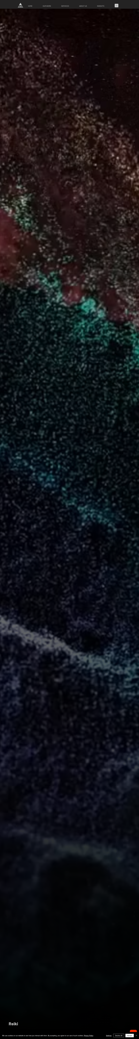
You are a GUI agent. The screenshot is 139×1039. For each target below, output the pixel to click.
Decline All (118, 1035)
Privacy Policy (88, 1035)
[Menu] (117, 5)
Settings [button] (109, 1035)
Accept (129, 1035)
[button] (50, 6)
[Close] (136, 1035)
